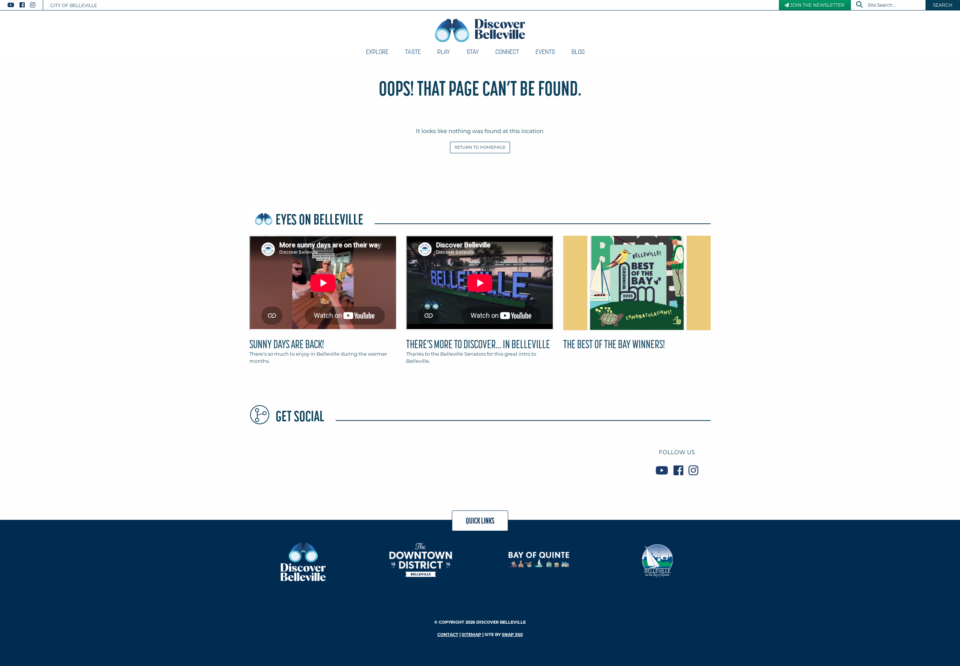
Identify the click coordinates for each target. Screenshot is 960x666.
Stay (472, 51)
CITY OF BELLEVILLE (73, 5)
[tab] (323, 303)
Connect (507, 51)
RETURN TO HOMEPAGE (480, 147)
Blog (578, 51)
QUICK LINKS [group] (480, 520)
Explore (377, 51)
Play (443, 51)
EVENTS (545, 51)
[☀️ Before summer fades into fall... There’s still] (363, 461)
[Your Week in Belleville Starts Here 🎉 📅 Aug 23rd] (286, 461)
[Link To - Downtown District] (421, 559)
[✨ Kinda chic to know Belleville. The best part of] (518, 461)
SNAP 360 (512, 634)
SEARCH (942, 5)
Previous (247, 286)
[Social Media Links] (24, 5)
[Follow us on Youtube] (11, 5)
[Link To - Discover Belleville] (302, 561)
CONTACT (447, 634)
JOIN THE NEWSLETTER (816, 5)
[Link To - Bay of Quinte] (539, 559)
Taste (413, 51)
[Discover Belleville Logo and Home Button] (480, 30)
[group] (480, 303)
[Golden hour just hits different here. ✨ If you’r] (440, 461)
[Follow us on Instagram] (32, 5)
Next (712, 286)
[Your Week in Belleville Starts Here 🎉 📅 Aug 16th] (595, 461)
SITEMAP (471, 634)
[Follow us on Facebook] (22, 5)
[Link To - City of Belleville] (657, 559)
